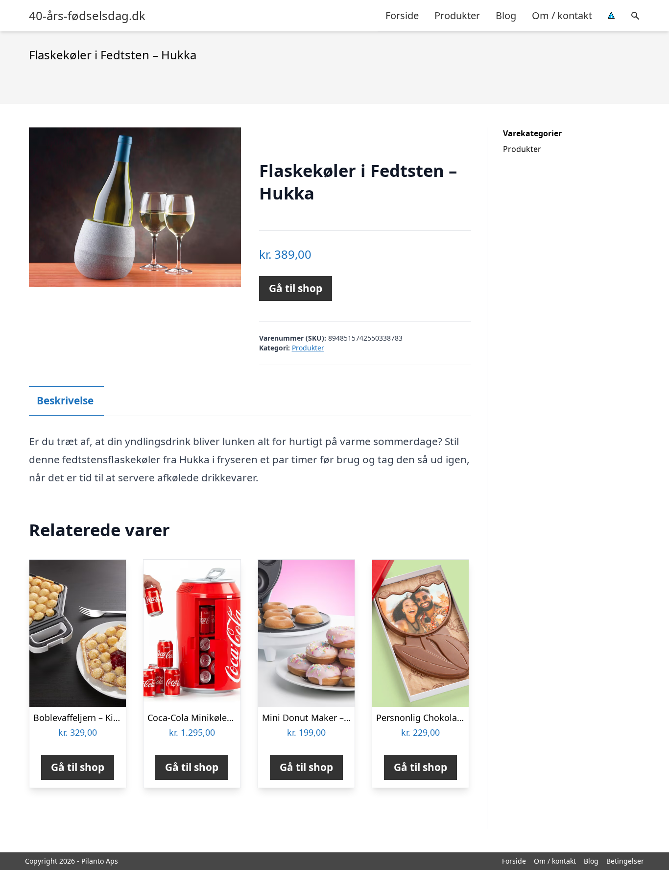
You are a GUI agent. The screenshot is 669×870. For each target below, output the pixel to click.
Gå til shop (295, 288)
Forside (402, 15)
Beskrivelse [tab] (65, 400)
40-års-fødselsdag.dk (87, 16)
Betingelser (625, 861)
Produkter (457, 15)
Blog (506, 15)
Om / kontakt (562, 15)
